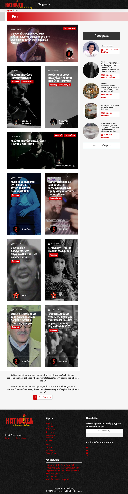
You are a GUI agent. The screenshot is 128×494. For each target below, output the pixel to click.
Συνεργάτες (51, 453)
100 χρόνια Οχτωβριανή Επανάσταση (62, 468)
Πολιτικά (50, 426)
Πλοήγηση (43, 4)
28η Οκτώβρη (52, 476)
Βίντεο (49, 445)
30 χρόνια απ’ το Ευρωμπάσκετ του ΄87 (63, 471)
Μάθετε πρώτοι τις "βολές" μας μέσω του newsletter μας (103, 425)
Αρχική (49, 423)
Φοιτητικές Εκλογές (54, 473)
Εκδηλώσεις (51, 450)
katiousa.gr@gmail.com (16, 438)
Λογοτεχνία (51, 435)
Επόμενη (47, 397)
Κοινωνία (50, 432)
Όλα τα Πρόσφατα (101, 145)
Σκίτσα (49, 447)
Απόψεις (49, 438)
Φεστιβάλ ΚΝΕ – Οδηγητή (57, 479)
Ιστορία (49, 440)
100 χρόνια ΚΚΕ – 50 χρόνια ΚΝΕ (60, 465)
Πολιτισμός (51, 429)
